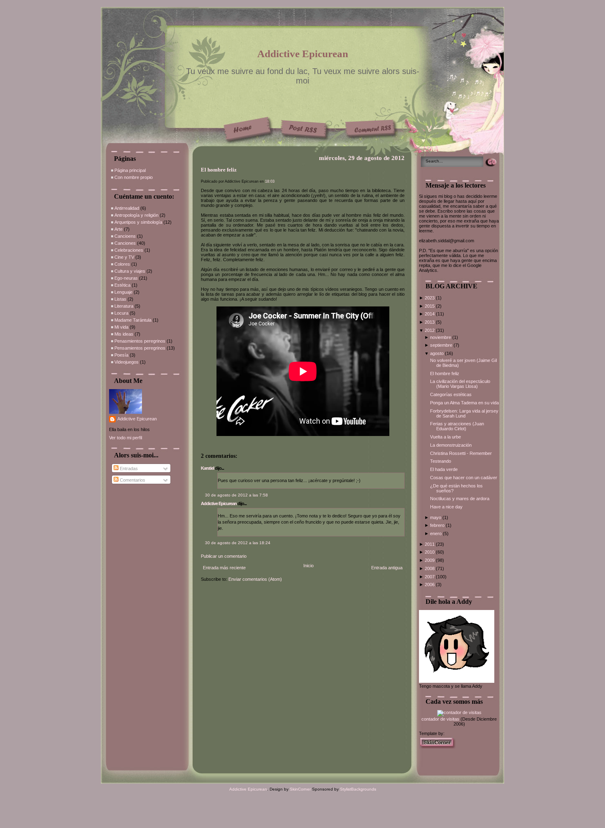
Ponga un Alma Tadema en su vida (464, 402)
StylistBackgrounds (358, 789)
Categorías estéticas (451, 394)
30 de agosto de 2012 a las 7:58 (236, 495)
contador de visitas (440, 719)
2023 (430, 297)
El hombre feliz (219, 170)
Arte (118, 229)
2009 (430, 560)
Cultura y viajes (129, 271)
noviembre (441, 337)
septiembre (442, 345)
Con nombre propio (133, 177)
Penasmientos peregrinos (139, 341)
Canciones (125, 243)
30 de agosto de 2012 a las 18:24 (237, 542)
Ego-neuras (126, 278)
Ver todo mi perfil (125, 437)
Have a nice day (446, 506)
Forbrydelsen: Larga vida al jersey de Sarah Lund (464, 413)
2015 (430, 306)
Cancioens (125, 236)
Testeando (440, 461)
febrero (438, 525)
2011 (430, 544)
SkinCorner (300, 789)
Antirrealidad (126, 208)
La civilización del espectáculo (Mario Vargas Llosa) (460, 384)
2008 (430, 568)
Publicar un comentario (224, 556)
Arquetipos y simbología (138, 222)
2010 (430, 552)
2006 (430, 584)
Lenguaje (123, 292)
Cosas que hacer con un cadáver (463, 477)
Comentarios (132, 480)
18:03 (270, 181)
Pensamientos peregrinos (139, 348)
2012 (430, 330)
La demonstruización (451, 445)
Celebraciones (128, 250)
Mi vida (121, 327)
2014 (430, 313)
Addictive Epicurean (302, 53)
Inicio (308, 565)
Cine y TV (124, 257)
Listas (120, 299)
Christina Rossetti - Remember (461, 453)
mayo (436, 517)
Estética (122, 285)
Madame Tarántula (132, 320)
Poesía (121, 355)
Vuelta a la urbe (445, 436)
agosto (437, 353)
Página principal (130, 170)
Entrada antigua (387, 567)
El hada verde (444, 469)
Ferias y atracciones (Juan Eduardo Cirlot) (457, 426)
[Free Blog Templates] (437, 747)
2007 (430, 576)
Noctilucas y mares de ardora (459, 498)
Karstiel (207, 468)
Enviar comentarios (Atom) (255, 579)
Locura (121, 313)
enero (436, 533)
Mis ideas (123, 334)
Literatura (123, 306)
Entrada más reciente (224, 567)
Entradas (128, 468)
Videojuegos (126, 361)
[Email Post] (201, 443)
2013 (430, 322)
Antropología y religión (136, 215)
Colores (122, 264)
